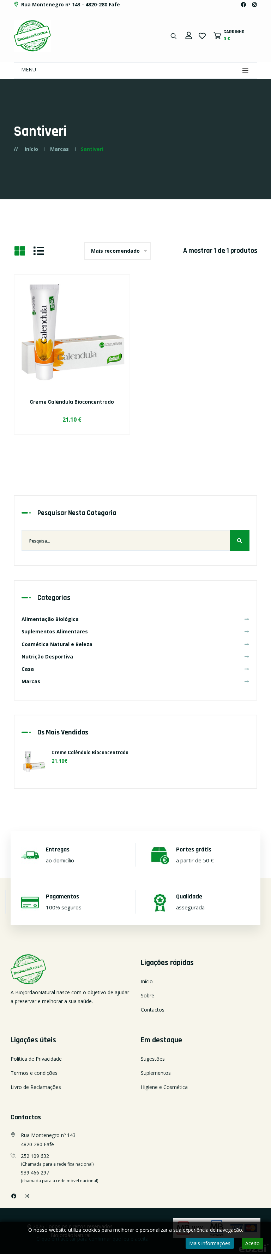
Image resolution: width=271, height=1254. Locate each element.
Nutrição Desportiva (47, 656)
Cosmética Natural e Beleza (57, 644)
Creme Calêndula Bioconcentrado (72, 402)
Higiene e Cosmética (164, 1087)
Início (31, 149)
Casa (28, 669)
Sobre (147, 995)
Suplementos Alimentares (55, 631)
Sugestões (153, 1058)
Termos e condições (34, 1073)
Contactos (152, 1009)
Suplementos (156, 1073)
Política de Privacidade (36, 1058)
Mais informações (209, 1243)
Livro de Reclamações (36, 1087)
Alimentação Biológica (50, 619)
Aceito (252, 1243)
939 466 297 (35, 1172)
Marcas (59, 149)
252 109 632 (35, 1156)
